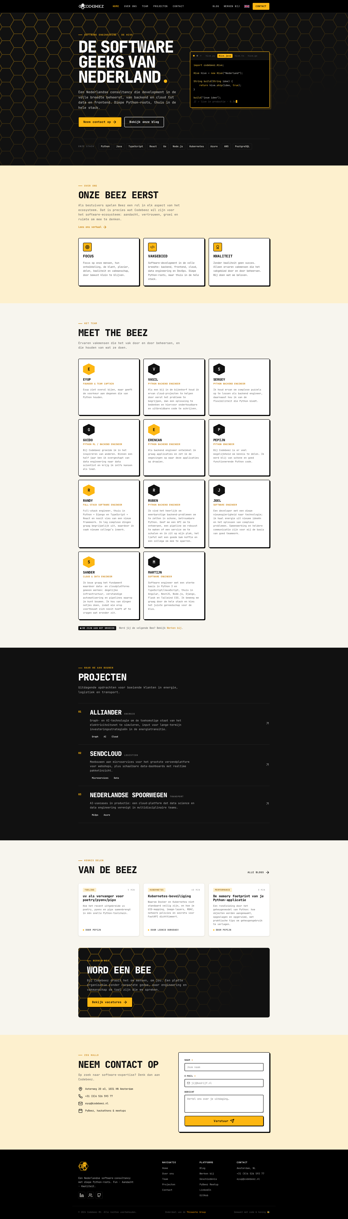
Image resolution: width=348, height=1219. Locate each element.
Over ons (130, 6)
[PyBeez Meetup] (90, 1195)
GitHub (204, 1195)
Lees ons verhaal (90, 227)
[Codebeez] (91, 6)
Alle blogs (256, 872)
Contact (178, 6)
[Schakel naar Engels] (247, 6)
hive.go (252, 55)
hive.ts (239, 55)
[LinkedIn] (81, 1195)
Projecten (160, 6)
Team (145, 6)
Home (116, 6)
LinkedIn (205, 1189)
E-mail (190, 1076)
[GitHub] (99, 1195)
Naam (189, 1060)
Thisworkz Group (196, 1212)
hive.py (210, 55)
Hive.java (225, 55)
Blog (216, 6)
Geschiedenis (208, 1179)
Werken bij (232, 6)
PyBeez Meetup (209, 1184)
